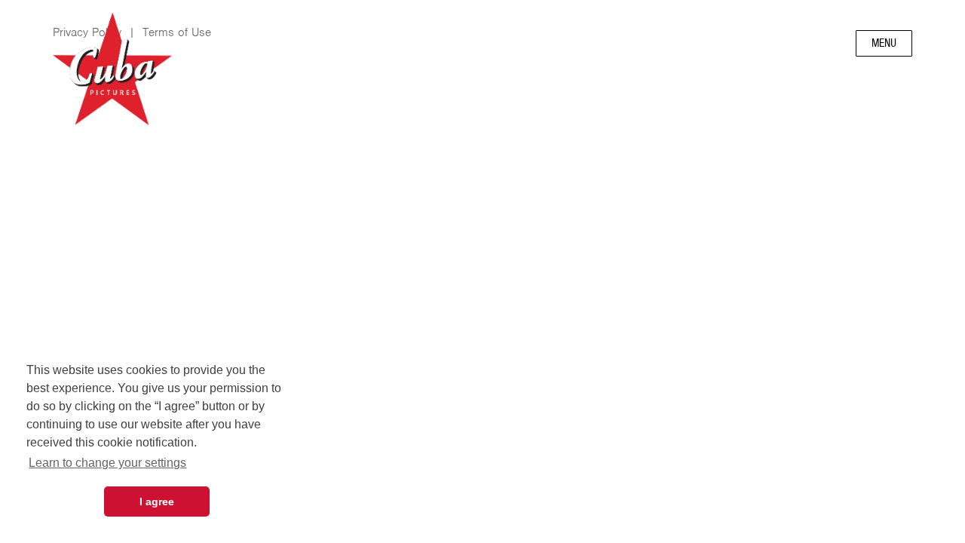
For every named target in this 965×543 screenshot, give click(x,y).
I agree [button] (156, 501)
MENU (884, 43)
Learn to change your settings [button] (107, 462)
